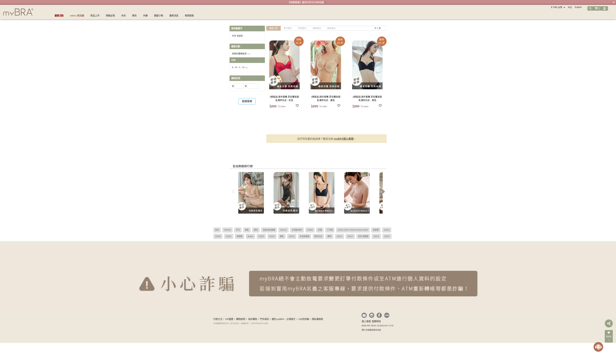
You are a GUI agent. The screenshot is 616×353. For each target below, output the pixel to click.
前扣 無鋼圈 (363, 236)
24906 (310, 230)
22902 (261, 236)
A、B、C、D (240, 67)
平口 (238, 230)
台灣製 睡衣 (297, 230)
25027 (387, 236)
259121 (283, 230)
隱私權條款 (317, 319)
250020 (227, 230)
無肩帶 (376, 230)
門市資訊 (264, 319)
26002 (292, 236)
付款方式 (217, 319)
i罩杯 (329, 236)
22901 (228, 236)
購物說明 (240, 319)
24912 (386, 230)
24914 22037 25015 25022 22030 (353, 230)
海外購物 (252, 319)
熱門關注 (288, 28)
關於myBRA (278, 319)
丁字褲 (330, 230)
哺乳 (247, 230)
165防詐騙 (303, 319)
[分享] (609, 323)
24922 (272, 236)
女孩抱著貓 (304, 236)
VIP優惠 (229, 319)
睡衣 (256, 230)
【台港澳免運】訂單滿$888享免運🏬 (307, 2)
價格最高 (331, 28)
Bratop (250, 236)
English (578, 7)
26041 (339, 236)
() (599, 8)
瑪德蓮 (239, 236)
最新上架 (273, 28)
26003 (376, 236)
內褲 (320, 230)
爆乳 (282, 236)
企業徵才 (291, 319)
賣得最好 (302, 28)
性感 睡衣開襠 (269, 230)
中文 (570, 7)
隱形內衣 (318, 236)
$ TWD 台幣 (557, 7)
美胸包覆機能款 (241, 53)
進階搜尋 (247, 101)
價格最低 (317, 28)
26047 (350, 236)
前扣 (217, 230)
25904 (218, 236)
